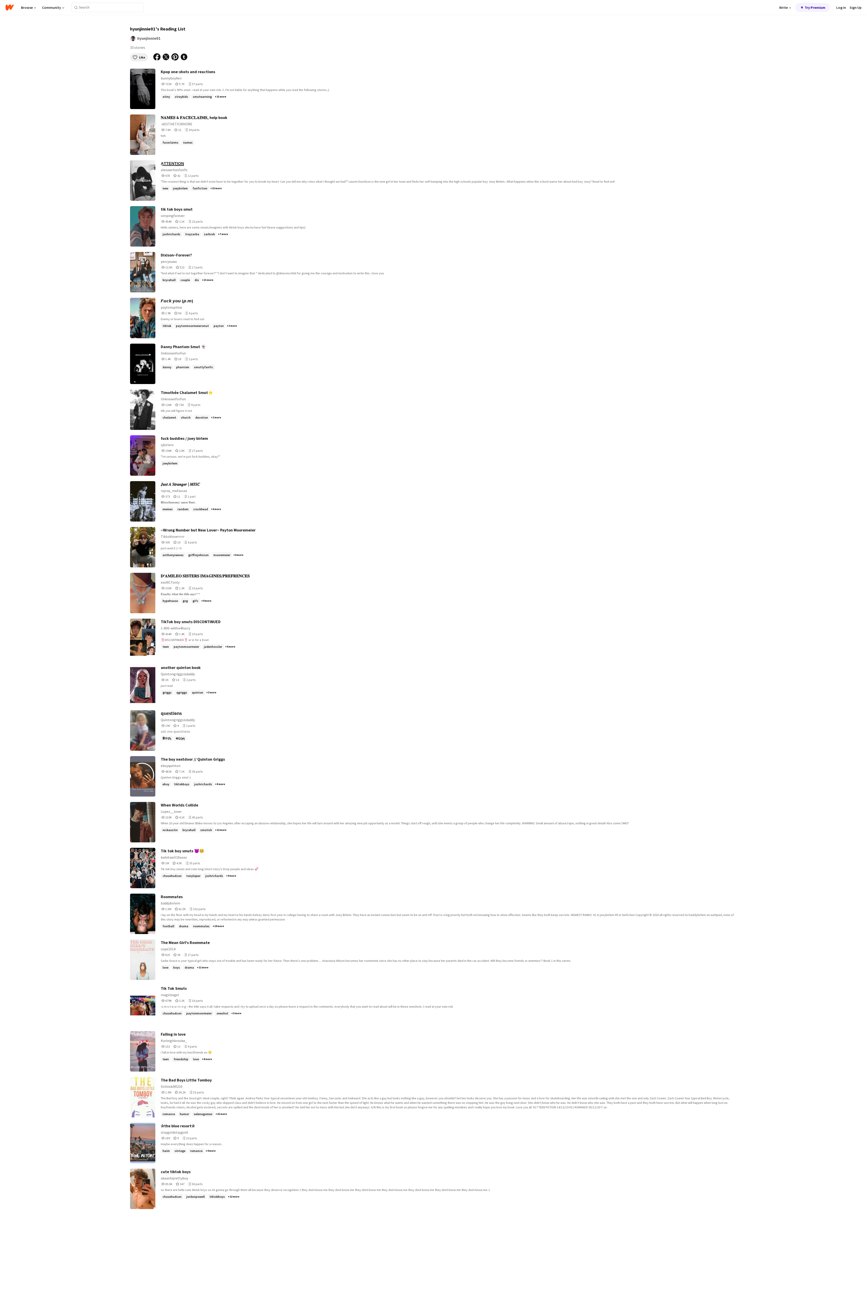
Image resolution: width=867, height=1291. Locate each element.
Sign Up (856, 7)
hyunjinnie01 (149, 38)
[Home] (9, 7)
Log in (841, 7)
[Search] (76, 7)
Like (142, 57)
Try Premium (815, 7)
